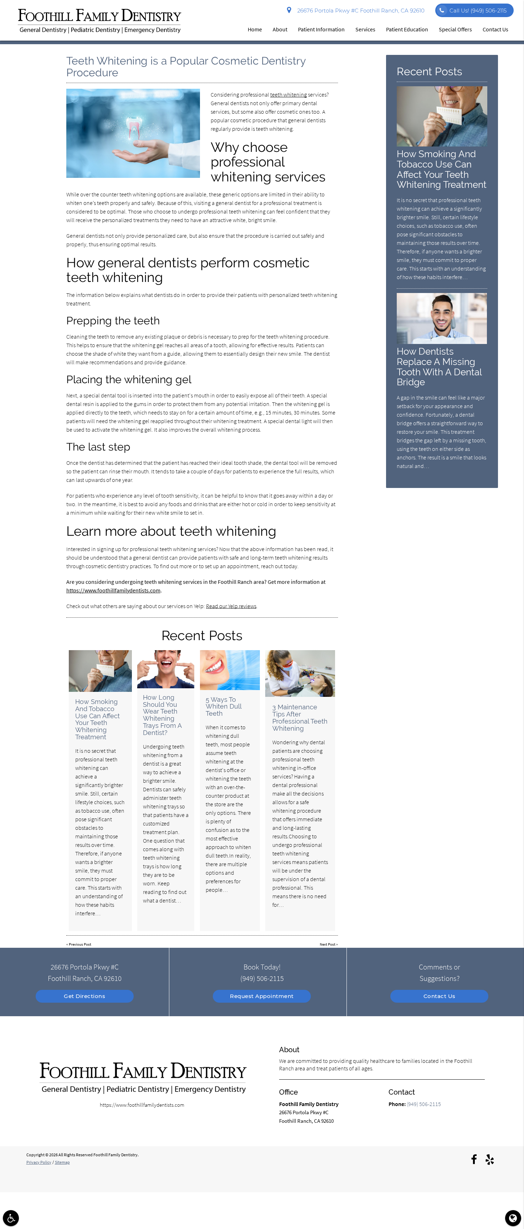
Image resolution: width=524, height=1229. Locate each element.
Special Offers (455, 29)
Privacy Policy (38, 1162)
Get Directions (84, 996)
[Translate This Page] (513, 1218)
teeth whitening (288, 94)
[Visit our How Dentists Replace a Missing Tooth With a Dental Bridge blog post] (442, 342)
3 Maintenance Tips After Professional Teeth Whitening (300, 717)
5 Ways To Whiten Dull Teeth (223, 707)
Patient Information (321, 29)
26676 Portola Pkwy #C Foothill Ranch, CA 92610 (359, 10)
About (280, 29)
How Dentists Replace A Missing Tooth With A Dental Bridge (439, 367)
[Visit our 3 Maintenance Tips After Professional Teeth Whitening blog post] (300, 673)
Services (365, 29)
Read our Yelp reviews (231, 606)
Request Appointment (262, 996)
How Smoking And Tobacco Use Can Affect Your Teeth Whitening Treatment (97, 719)
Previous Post (80, 944)
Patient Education (407, 29)
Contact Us (495, 29)
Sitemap (62, 1162)
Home (255, 29)
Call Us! (478, 10)
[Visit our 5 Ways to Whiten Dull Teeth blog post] (230, 670)
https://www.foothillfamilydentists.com (113, 590)
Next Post (327, 944)
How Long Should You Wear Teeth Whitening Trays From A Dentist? (162, 715)
